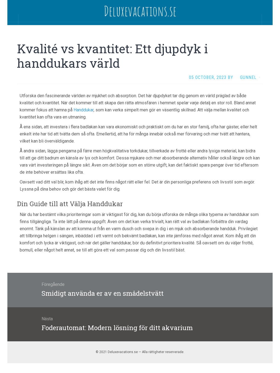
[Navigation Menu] (267, 19)
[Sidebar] (12, 19)
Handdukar (84, 110)
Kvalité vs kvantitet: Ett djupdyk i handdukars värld (112, 56)
